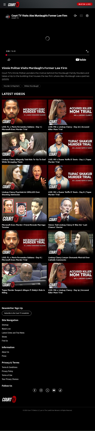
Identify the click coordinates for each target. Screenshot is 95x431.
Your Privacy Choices (10, 379)
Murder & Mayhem (12, 86)
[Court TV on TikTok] (60, 390)
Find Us (5, 341)
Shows (4, 337)
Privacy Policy (7, 371)
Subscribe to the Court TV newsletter (16, 313)
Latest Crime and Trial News (13, 333)
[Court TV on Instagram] (41, 390)
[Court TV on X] (47, 390)
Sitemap (5, 325)
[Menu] (4, 4)
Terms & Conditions (9, 367)
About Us (5, 352)
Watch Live (85, 4)
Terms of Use (7, 375)
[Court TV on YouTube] (54, 390)
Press (4, 356)
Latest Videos (13, 94)
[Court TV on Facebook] (34, 390)
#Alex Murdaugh (31, 86)
